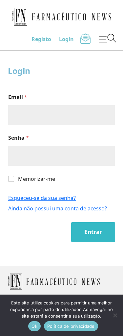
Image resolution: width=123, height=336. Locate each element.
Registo (41, 39)
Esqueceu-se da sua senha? (42, 198)
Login (66, 39)
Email (17, 97)
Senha (18, 138)
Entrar (93, 232)
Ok (34, 326)
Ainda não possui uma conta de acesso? (57, 208)
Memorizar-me (36, 179)
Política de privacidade (71, 326)
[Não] (115, 315)
